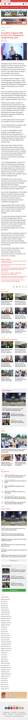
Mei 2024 (3, 657)
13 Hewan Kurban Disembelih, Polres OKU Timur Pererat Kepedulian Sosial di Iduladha (13, 280)
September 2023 (5, 674)
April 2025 (3, 633)
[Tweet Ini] (17, 287)
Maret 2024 (4, 661)
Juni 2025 (3, 629)
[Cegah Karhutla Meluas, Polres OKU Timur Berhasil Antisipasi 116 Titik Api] (7, 296)
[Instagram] (14, 708)
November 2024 (5, 644)
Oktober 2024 (4, 646)
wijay (5, 40)
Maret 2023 (4, 686)
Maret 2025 (4, 635)
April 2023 (3, 684)
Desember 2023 (5, 667)
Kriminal (3, 30)
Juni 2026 (3, 603)
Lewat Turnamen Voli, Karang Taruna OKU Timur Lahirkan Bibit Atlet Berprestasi (12, 409)
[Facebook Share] (14, 287)
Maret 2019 (4, 689)
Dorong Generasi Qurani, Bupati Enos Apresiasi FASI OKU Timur (14, 550)
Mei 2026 (3, 605)
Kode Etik (14, 712)
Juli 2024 (3, 652)
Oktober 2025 (4, 620)
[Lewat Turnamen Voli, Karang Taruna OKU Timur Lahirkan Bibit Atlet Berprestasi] (14, 399)
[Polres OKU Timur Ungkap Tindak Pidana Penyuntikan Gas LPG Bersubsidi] (21, 310)
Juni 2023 (3, 680)
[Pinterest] (11, 708)
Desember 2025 (5, 616)
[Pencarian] (26, 4)
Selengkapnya (13, 560)
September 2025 (5, 622)
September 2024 (5, 648)
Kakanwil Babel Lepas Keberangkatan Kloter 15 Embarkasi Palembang (20, 464)
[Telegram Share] (23, 287)
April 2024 (3, 659)
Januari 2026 (4, 614)
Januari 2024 (4, 665)
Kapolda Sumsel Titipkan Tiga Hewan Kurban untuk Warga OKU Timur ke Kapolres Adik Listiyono (14, 277)
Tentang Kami (6, 712)
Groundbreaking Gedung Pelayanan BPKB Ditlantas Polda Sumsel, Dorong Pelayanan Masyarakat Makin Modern (14, 269)
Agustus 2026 (4, 599)
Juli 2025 (3, 627)
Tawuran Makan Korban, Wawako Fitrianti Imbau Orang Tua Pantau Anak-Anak (14, 503)
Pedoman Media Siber (20, 714)
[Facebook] (6, 708)
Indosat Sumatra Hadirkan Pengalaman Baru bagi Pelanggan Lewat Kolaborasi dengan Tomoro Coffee (7, 464)
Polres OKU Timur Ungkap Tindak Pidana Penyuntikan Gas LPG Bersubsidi (11, 273)
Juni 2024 (3, 654)
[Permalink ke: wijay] (2, 40)
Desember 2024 (5, 642)
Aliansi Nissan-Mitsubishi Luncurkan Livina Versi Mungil (14, 492)
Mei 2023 (3, 682)
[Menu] (2, 4)
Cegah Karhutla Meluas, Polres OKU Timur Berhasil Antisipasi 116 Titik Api (13, 261)
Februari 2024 (4, 663)
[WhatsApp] (20, 708)
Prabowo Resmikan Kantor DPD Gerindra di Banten (15, 481)
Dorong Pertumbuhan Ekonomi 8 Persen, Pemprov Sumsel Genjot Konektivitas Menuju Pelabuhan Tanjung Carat (13, 451)
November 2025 (5, 618)
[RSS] (22, 708)
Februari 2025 (4, 637)
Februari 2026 (4, 612)
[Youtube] (17, 708)
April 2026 (3, 607)
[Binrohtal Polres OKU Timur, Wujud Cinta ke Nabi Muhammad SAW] (21, 296)
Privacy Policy (21, 712)
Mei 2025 (3, 631)
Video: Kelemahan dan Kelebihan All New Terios (14, 487)
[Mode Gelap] (23, 4)
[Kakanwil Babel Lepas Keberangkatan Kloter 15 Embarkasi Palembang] (21, 457)
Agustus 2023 (4, 676)
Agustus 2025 (4, 625)
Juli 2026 (3, 601)
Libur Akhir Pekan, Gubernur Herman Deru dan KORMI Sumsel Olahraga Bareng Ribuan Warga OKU (15, 497)
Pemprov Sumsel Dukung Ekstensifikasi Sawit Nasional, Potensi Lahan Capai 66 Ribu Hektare (18, 415)
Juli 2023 (3, 678)
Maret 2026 (4, 610)
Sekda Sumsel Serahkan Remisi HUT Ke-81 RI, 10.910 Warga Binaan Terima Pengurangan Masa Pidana (14, 556)
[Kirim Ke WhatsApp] (26, 287)
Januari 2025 (4, 639)
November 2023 (5, 669)
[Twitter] (8, 708)
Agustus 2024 (4, 650)
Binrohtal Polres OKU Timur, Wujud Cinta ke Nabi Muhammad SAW (13, 265)
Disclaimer (10, 714)
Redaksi (4, 714)
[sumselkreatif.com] (7, 4)
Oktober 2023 (4, 671)
